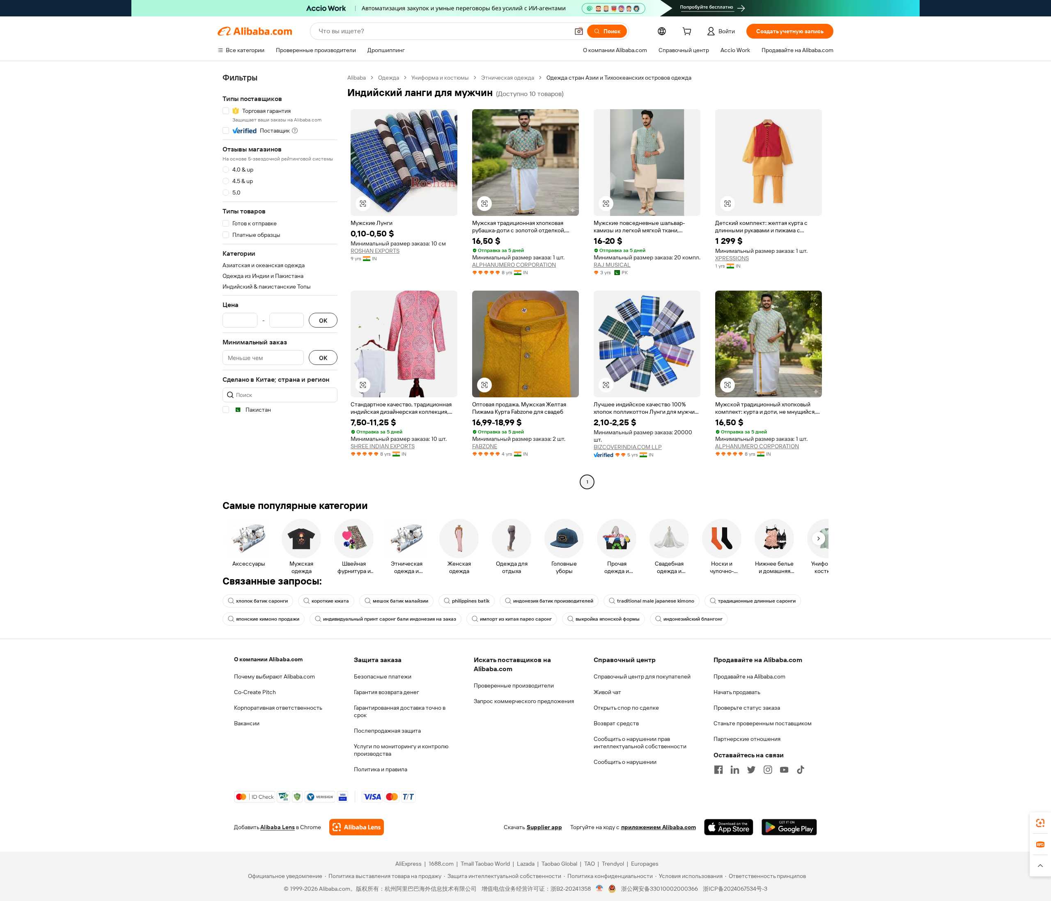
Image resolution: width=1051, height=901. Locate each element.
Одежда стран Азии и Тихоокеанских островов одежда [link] (618, 77)
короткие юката (330, 601)
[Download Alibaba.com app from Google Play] (789, 827)
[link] (1040, 823)
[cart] (688, 32)
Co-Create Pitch (255, 692)
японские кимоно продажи (267, 619)
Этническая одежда (507, 77)
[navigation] (280, 281)
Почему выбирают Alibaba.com (274, 676)
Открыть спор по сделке (626, 707)
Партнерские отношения (747, 739)
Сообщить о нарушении (625, 762)
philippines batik (470, 601)
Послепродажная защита (387, 730)
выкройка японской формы (608, 619)
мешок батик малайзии (400, 601)
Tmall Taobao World (485, 863)
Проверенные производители (514, 685)
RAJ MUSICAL (612, 264)
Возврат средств (616, 723)
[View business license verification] (600, 889)
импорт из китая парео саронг (516, 619)
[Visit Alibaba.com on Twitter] (751, 770)
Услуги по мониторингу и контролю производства (401, 750)
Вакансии (246, 723)
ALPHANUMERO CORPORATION (514, 264)
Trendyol (613, 863)
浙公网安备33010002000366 (659, 888)
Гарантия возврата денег (386, 692)
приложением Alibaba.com (658, 827)
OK (323, 320)
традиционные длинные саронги (757, 601)
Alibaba (356, 77)
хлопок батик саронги (262, 601)
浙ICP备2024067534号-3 (735, 888)
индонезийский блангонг (693, 619)
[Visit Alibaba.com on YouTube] (784, 770)
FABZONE (484, 446)
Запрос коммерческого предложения (524, 701)
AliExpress (408, 863)
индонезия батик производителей (553, 601)
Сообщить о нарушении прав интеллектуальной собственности (640, 743)
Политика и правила (380, 769)
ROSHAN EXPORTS (375, 251)
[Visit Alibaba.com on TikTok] (800, 770)
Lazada (526, 863)
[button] (579, 31)
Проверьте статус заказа (747, 707)
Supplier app (544, 827)
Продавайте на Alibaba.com (749, 676)
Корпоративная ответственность (278, 707)
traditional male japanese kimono (655, 601)
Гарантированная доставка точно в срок (399, 711)
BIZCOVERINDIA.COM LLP (628, 447)
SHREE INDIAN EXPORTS (383, 446)
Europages (645, 863)
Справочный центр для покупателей (642, 676)
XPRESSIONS (732, 258)
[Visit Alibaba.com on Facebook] (718, 770)
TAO (589, 863)
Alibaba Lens (277, 827)
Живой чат (607, 692)
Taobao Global (559, 863)
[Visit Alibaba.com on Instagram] (768, 770)
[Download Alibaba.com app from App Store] (728, 827)
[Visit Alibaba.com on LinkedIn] (735, 770)
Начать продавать (737, 692)
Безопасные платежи (382, 676)
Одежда (388, 77)
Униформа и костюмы (440, 77)
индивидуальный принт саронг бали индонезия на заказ (389, 619)
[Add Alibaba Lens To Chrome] (356, 827)
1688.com (441, 863)
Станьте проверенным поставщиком (763, 723)
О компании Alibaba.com (268, 659)
